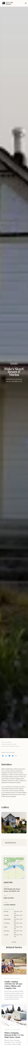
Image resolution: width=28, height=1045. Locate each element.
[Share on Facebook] (2, 755)
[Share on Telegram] (12, 755)
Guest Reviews (10, 842)
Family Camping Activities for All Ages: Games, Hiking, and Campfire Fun (13, 984)
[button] (14, 866)
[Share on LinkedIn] (9, 755)
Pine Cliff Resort (6, 742)
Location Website (9, 904)
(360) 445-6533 (9, 898)
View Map (14, 942)
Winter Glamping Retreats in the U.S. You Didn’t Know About (14, 1035)
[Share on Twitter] (6, 755)
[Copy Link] (16, 755)
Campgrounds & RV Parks (8, 744)
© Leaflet (22, 878)
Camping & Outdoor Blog (12, 978)
